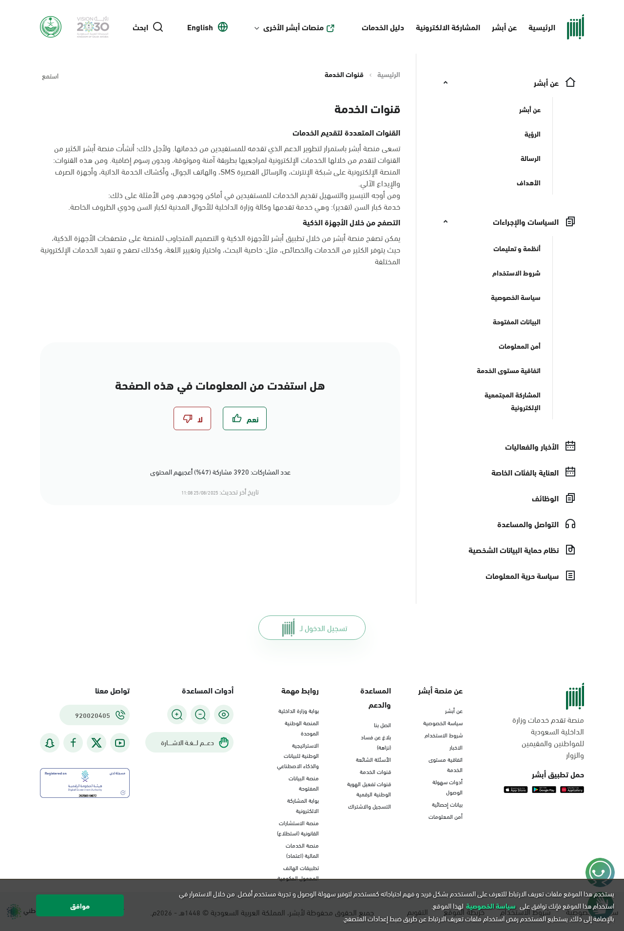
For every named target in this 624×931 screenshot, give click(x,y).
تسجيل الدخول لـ (323, 627)
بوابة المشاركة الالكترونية (303, 804)
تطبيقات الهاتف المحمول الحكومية (298, 872)
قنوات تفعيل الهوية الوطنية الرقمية (369, 788)
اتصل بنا (382, 724)
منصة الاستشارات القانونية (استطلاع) (298, 827)
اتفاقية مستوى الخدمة (446, 763)
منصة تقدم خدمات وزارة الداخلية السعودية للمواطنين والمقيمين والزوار (548, 736)
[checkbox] (245, 418)
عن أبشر (504, 27)
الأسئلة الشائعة (373, 758)
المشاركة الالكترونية (448, 27)
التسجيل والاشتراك (369, 805)
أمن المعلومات (446, 816)
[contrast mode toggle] (224, 714)
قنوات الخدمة (375, 771)
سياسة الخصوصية (443, 722)
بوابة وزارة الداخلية (298, 710)
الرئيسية (541, 27)
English (200, 27)
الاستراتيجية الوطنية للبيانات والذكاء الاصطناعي (298, 755)
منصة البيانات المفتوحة (304, 782)
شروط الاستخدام (444, 734)
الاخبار (456, 746)
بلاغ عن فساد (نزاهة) (376, 741)
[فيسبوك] (73, 743)
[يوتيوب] (120, 743)
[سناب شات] (50, 743)
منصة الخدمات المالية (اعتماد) (302, 849)
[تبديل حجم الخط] (200, 714)
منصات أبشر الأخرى (293, 27)
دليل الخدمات (383, 27)
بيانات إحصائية (447, 803)
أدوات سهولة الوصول (447, 786)
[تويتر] (96, 743)
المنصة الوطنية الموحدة (302, 727)
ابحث (140, 27)
